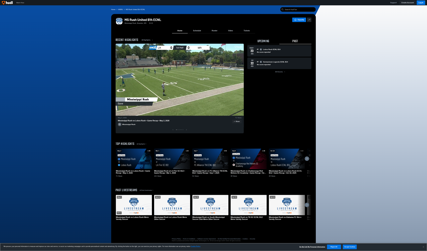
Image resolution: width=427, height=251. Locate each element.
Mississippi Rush (128, 124)
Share (238, 121)
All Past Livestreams (146, 190)
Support (393, 2)
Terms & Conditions (189, 239)
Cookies (245, 239)
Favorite (301, 19)
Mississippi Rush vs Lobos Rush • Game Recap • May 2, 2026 (143, 121)
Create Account (407, 2)
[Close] (423, 246)
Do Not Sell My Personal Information (229, 239)
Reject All (334, 247)
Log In (421, 2)
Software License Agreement (206, 239)
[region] (213, 247)
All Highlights (146, 40)
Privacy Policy (176, 239)
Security (252, 239)
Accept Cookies (349, 247)
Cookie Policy (195, 246)
